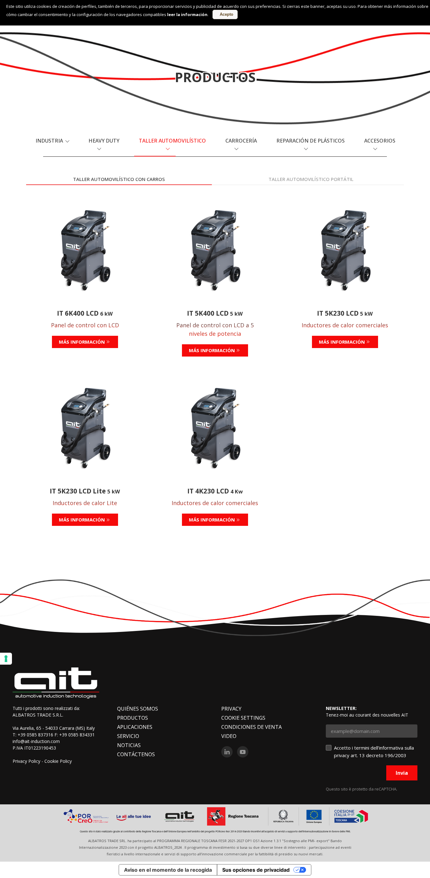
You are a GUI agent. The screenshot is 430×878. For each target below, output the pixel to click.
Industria (50, 140)
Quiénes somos (137, 708)
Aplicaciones (134, 726)
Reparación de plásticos (310, 140)
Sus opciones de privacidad (256, 870)
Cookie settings (243, 717)
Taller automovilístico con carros (119, 179)
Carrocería (241, 140)
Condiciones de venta (251, 726)
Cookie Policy (58, 761)
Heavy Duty (103, 140)
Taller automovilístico (172, 140)
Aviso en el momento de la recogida (168, 870)
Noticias (129, 745)
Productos (132, 717)
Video (228, 736)
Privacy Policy (26, 761)
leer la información (187, 14)
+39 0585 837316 (35, 735)
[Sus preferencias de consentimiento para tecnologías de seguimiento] (6, 659)
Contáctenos (136, 754)
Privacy (231, 708)
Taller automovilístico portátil (311, 179)
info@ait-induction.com (36, 741)
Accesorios (379, 140)
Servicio (128, 736)
